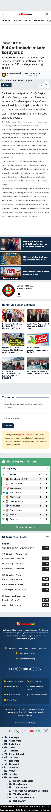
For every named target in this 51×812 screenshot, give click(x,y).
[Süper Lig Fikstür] (47, 537)
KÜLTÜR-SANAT (30, 712)
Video (12, 747)
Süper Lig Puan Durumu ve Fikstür (30, 791)
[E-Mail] (19, 294)
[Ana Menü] (3, 14)
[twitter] (17, 731)
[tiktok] (46, 731)
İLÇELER (41, 710)
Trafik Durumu (13, 687)
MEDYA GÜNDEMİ (25, 715)
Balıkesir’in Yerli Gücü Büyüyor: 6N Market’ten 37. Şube (12, 326)
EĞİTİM (41, 712)
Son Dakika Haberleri (38, 695)
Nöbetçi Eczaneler (15, 681)
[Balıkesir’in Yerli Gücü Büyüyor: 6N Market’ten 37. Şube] (13, 316)
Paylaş (7, 85)
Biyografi (14, 764)
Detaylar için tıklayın (25, 527)
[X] (16, 669)
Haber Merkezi (24, 289)
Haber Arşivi (12, 700)
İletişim (13, 774)
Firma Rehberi (16, 754)
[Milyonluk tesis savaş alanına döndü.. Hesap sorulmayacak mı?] (13, 339)
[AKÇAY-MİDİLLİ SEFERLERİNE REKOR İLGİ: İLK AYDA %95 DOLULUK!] (13, 363)
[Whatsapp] (35, 669)
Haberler (6, 43)
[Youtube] (25, 669)
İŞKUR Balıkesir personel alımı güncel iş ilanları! (37, 350)
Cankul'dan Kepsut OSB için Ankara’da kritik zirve (38, 326)
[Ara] (46, 14)
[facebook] (9, 731)
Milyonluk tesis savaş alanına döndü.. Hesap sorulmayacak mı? (12, 350)
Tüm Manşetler (13, 695)
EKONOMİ (39, 20)
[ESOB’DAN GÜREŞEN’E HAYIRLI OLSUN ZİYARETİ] (38, 363)
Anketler (14, 767)
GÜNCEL (6, 20)
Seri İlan (13, 757)
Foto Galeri (15, 744)
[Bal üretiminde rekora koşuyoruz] (25, 80)
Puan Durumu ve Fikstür (35, 688)
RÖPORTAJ (10, 712)
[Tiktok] (30, 669)
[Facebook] (11, 669)
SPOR (28, 20)
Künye (12, 771)
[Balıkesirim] (24, 14)
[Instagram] (21, 669)
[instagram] (24, 731)
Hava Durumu (35, 681)
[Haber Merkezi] (8, 290)
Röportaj (14, 761)
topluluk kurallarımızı (26, 435)
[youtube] (31, 731)
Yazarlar (13, 751)
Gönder (8, 426)
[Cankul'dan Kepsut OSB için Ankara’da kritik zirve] (38, 316)
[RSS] (40, 669)
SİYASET (18, 20)
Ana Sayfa (14, 737)
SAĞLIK (19, 712)
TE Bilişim (32, 723)
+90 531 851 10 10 (27, 654)
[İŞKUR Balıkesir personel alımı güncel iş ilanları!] (38, 339)
